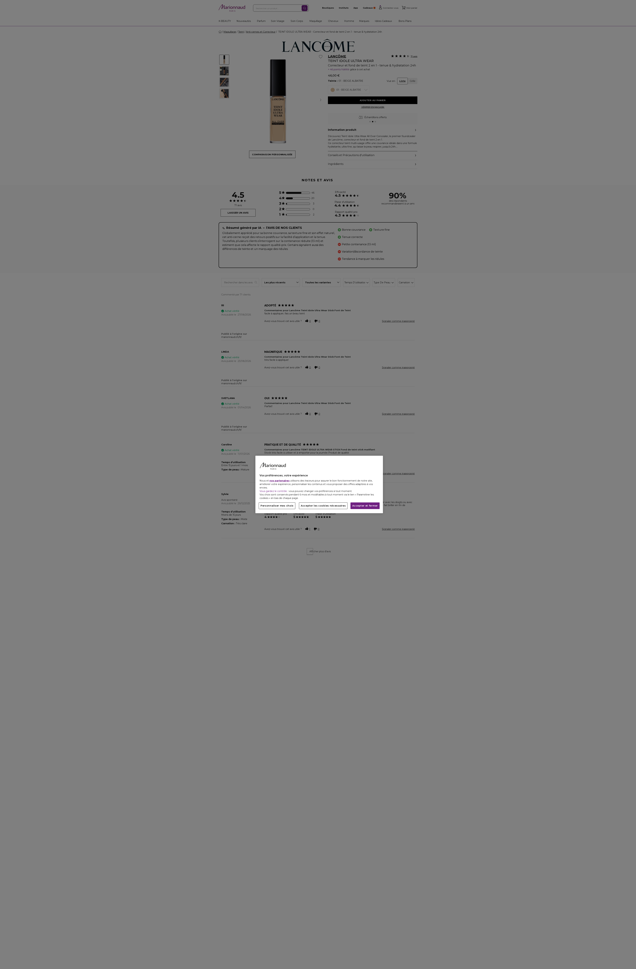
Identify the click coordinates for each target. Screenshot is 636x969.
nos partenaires (279, 480)
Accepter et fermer (365, 505)
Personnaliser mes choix (277, 505)
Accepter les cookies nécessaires (323, 505)
